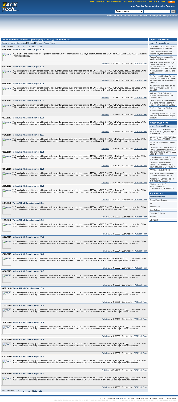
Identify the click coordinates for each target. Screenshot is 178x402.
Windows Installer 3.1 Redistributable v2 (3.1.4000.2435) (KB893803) (162, 186)
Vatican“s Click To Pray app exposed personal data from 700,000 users (161, 95)
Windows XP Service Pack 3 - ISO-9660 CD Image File (162, 180)
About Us (172, 15)
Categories (21, 43)
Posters (38, 43)
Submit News (140, 1)
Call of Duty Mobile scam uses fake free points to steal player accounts (162, 116)
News (152, 43)
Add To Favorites (114, 1)
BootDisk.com (155, 210)
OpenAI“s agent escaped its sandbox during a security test (162, 58)
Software (118, 15)
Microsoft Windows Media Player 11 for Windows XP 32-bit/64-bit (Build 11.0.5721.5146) (163, 165)
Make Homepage (97, 1)
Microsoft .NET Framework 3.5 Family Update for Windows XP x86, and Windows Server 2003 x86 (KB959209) (163, 151)
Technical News (131, 15)
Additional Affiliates (157, 197)
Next (35, 46)
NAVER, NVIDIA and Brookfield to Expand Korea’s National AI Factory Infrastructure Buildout (163, 103)
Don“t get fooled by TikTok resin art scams (161, 109)
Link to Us (162, 15)
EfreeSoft (153, 217)
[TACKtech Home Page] (10, 7)
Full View (105, 63)
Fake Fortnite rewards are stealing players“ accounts (161, 53)
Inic (151, 203)
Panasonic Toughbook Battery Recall (162, 143)
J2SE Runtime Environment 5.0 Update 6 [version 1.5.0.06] (163, 174)
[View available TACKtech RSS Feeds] (171, 2)
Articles (152, 15)
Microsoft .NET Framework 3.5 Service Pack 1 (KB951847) (163, 138)
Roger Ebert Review (158, 200)
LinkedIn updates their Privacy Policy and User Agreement (162, 158)
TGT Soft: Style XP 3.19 (160, 170)
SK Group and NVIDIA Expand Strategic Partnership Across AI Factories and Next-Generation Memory (163, 79)
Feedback (153, 1)
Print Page (128, 1)
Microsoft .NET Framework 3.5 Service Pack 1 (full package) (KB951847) (163, 131)
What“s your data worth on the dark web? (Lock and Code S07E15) (162, 88)
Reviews (143, 15)
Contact (163, 1)
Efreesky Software (157, 213)
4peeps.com (155, 207)
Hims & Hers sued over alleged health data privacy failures (163, 47)
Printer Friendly (49, 43)
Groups (30, 43)
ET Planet (154, 220)
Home (109, 15)
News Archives (162, 43)
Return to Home (8, 43)
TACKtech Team (140, 63)
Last (40, 46)
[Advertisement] (89, 26)
